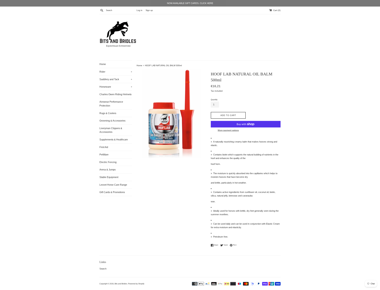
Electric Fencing (108, 162)
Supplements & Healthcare (113, 139)
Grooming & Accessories (112, 120)
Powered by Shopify (136, 284)
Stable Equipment (108, 177)
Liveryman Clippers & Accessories (110, 130)
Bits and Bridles (121, 284)
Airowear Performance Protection (111, 104)
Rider (115, 71)
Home (102, 64)
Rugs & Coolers (107, 113)
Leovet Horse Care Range (113, 185)
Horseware (115, 87)
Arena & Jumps (107, 169)
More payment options (228, 130)
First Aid (103, 147)
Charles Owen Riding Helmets (115, 94)
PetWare (104, 154)
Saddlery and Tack (115, 79)
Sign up (149, 10)
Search (102, 268)
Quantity (214, 100)
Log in (139, 10)
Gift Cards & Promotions (112, 192)
